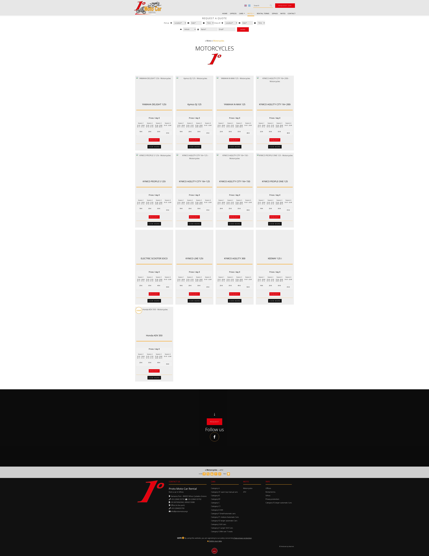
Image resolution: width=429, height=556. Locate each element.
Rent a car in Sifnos (176, 492)
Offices (233, 13)
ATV (244, 492)
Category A (215, 488)
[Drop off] (247, 23)
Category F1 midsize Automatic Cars (225, 517)
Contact (291, 13)
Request (154, 140)
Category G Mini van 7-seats (222, 531)
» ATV (221, 470)
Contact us (174, 481)
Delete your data (215, 541)
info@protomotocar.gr (179, 511)
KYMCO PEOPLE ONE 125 (275, 181)
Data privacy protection (243, 538)
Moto (250, 13)
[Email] (227, 29)
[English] (246, 5)
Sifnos (275, 13)
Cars (241, 13)
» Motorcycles (211, 470)
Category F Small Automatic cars (223, 513)
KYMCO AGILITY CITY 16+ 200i (275, 104)
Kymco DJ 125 (194, 104)
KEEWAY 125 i (275, 258)
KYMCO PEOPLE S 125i (154, 181)
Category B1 (216, 499)
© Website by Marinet (286, 546)
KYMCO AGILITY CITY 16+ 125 (194, 181)
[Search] (271, 5)
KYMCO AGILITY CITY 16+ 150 (234, 181)
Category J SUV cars (218, 524)
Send (242, 29)
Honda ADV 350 (154, 335)
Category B (215, 495)
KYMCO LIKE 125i (194, 258)
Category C (215, 503)
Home (224, 13)
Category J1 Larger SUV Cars (222, 528)
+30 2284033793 (177, 508)
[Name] (209, 29)
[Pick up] (196, 23)
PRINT (225, 474)
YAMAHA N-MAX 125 (234, 104)
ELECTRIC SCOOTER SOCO (154, 258)
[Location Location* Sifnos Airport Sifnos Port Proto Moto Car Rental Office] (179, 23)
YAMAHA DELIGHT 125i (154, 104)
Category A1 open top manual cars (224, 492)
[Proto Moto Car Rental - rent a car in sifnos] (148, 7)
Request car (285, 6)
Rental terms (263, 13)
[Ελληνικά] (249, 5)
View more (154, 147)
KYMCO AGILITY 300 (234, 258)
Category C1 (216, 506)
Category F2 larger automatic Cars (224, 520)
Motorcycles (247, 488)
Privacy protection (272, 499)
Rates (282, 13)
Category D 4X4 (217, 510)
